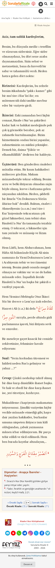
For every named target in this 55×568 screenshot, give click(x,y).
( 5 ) (24, 506)
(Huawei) (42, 524)
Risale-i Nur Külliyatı (21, 18)
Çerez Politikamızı (33, 555)
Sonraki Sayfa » (39, 502)
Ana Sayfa (5, 18)
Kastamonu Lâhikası (42, 18)
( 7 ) (47, 506)
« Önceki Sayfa (15, 502)
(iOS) (34, 524)
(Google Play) (23, 524)
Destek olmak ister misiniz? (39, 542)
